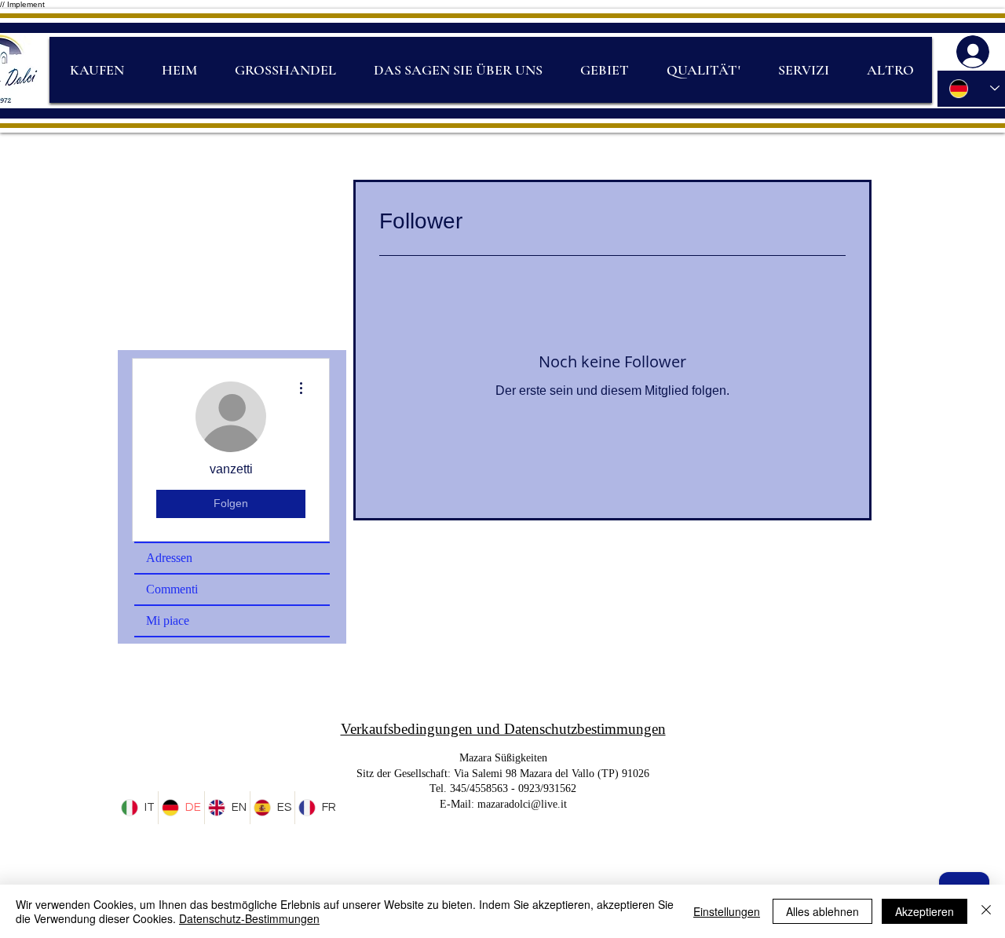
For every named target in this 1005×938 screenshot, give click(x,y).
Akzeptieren (924, 911)
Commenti (172, 589)
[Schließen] (986, 911)
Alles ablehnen (822, 911)
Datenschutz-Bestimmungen (249, 918)
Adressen (169, 557)
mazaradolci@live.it (522, 804)
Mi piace (167, 620)
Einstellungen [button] (726, 911)
